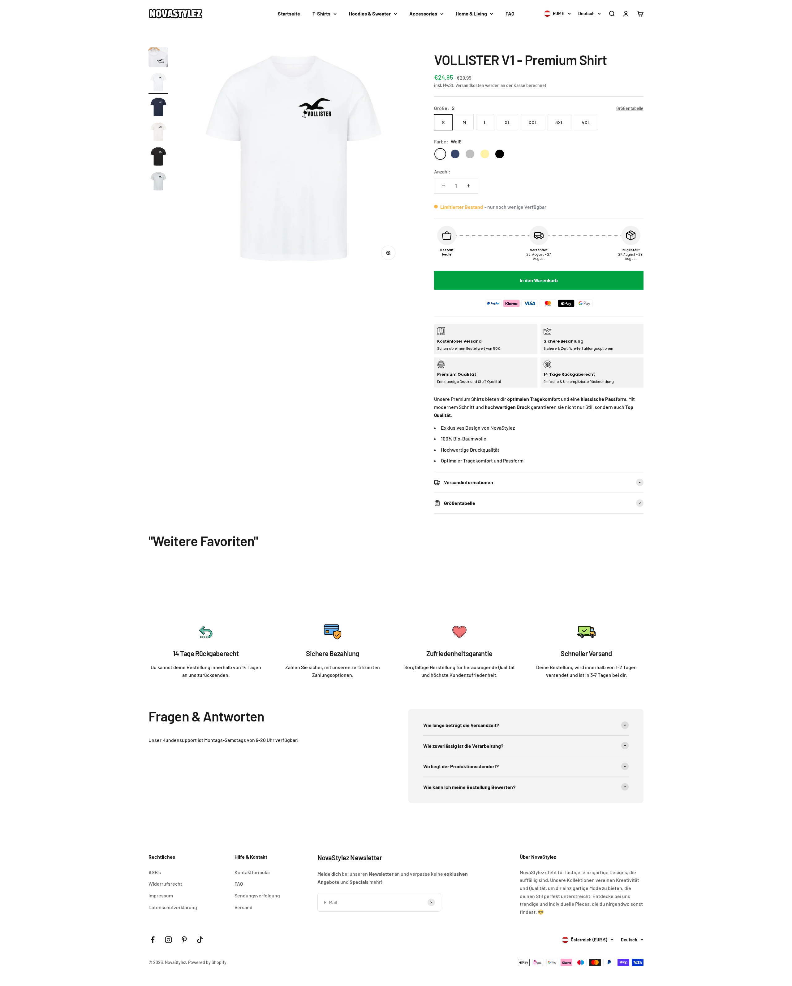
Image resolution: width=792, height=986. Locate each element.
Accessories (423, 13)
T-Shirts (321, 13)
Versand (243, 907)
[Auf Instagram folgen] (168, 940)
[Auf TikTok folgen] (200, 940)
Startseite (289, 13)
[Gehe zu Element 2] (158, 83)
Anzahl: (442, 171)
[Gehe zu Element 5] (158, 157)
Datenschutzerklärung (172, 907)
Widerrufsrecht (165, 884)
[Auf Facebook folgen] (152, 940)
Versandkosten (469, 85)
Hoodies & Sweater (370, 13)
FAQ (510, 13)
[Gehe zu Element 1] (158, 58)
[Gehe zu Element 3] (158, 108)
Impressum (160, 895)
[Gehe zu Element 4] (158, 132)
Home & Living (471, 13)
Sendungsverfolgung (257, 895)
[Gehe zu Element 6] (158, 182)
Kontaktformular (252, 872)
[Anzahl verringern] (443, 185)
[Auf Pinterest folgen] (184, 940)
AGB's (154, 872)
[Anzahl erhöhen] (469, 185)
